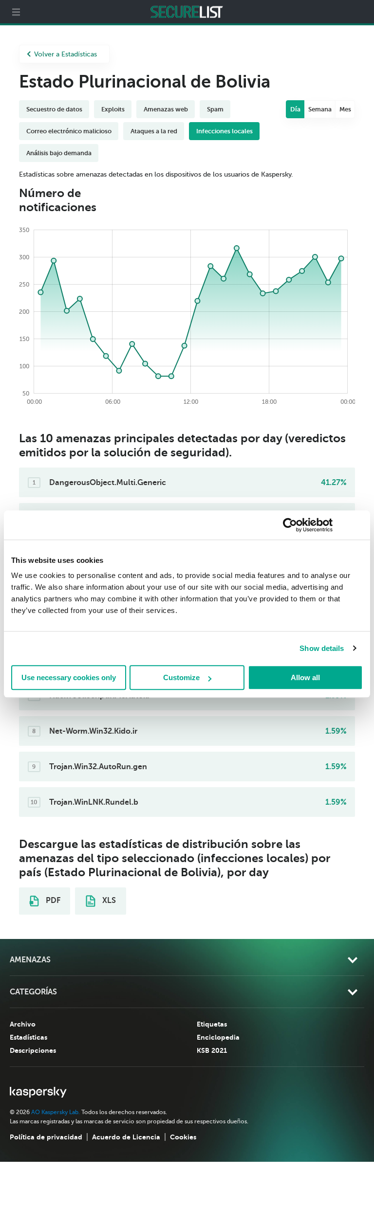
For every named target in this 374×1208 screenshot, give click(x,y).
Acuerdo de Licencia (126, 1137)
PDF (52, 900)
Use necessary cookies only (68, 677)
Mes (345, 109)
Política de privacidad (46, 1137)
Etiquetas (212, 1024)
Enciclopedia (218, 1037)
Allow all (305, 677)
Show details (321, 648)
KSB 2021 (212, 1050)
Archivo (23, 1024)
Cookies (183, 1137)
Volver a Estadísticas (65, 54)
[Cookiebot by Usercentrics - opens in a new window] (290, 525)
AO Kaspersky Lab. (55, 1112)
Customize (181, 677)
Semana (320, 109)
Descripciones (33, 1050)
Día (295, 109)
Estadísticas (28, 1037)
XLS (108, 900)
